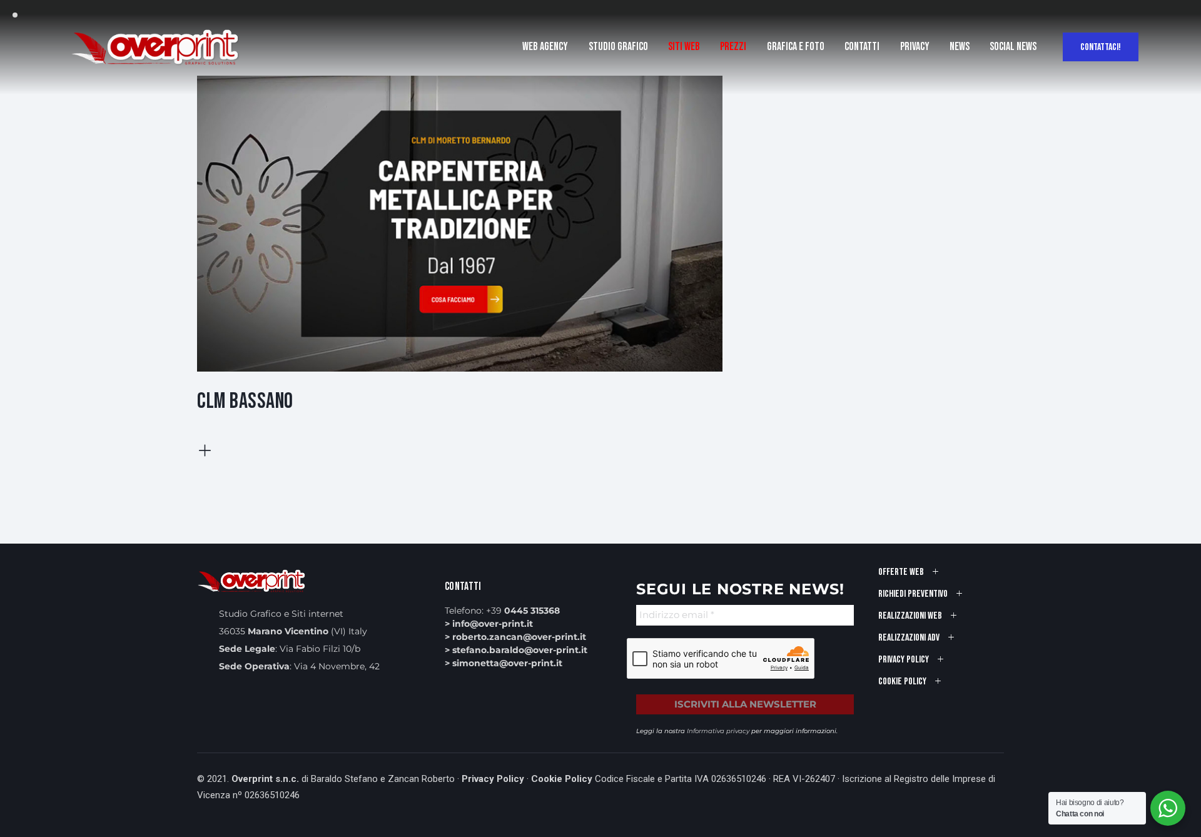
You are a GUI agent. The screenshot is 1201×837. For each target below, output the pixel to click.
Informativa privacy (718, 731)
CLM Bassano (245, 401)
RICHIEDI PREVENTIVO (913, 594)
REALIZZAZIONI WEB (910, 616)
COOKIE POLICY (902, 681)
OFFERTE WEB (901, 572)
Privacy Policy (493, 778)
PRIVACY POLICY (903, 660)
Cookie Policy (561, 778)
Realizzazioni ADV (909, 638)
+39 (523, 610)
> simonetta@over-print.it (503, 663)
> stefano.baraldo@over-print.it (516, 650)
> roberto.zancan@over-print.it (515, 636)
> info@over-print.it (489, 623)
